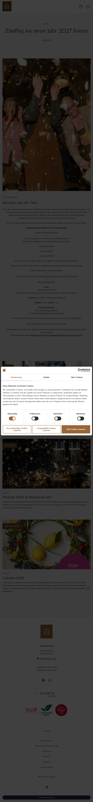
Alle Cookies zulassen (76, 429)
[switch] (35, 418)
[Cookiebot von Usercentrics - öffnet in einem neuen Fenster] (79, 370)
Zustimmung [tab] (16, 377)
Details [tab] (47, 377)
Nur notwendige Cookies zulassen (17, 429)
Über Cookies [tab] (77, 377)
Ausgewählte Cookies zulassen (46, 429)
